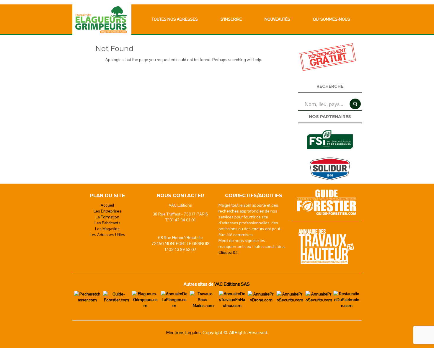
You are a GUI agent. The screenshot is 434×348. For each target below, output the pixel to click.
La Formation (107, 217)
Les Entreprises (107, 211)
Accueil (107, 205)
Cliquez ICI (227, 252)
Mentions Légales (183, 332)
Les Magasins (107, 228)
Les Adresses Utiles (107, 234)
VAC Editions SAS (232, 284)
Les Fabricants (107, 223)
